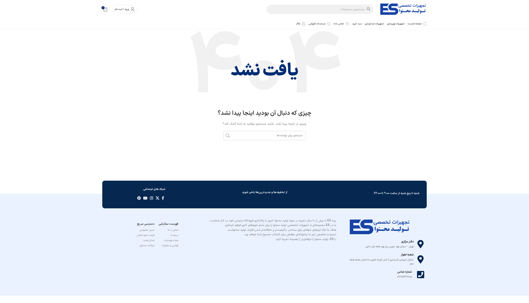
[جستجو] (228, 135)
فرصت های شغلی (146, 235)
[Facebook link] (163, 198)
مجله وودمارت (171, 240)
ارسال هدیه (149, 240)
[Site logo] (403, 9)
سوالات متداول (147, 245)
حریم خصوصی (147, 230)
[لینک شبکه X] (157, 198)
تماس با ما (173, 230)
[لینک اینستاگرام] (151, 198)
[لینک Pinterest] (139, 198)
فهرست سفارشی (168, 224)
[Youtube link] (145, 198)
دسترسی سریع (146, 224)
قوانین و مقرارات (170, 245)
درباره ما (174, 235)
